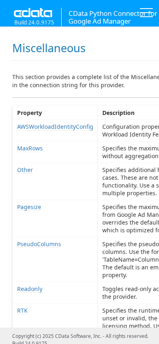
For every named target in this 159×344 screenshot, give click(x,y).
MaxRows (30, 148)
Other (25, 170)
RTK (22, 310)
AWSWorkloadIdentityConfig (55, 126)
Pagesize (29, 207)
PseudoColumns (39, 244)
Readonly (29, 289)
